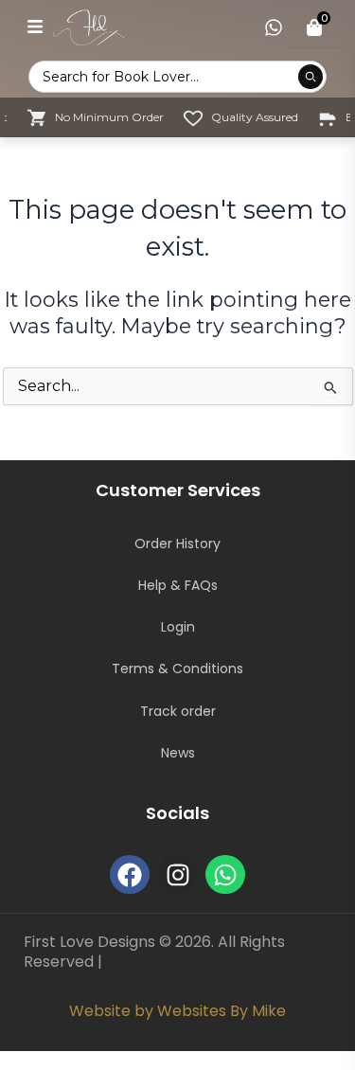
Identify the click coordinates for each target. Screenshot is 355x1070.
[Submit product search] (310, 76)
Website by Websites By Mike (177, 1011)
